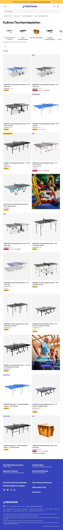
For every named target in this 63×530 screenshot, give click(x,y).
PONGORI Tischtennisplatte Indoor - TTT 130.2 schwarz (44, 164)
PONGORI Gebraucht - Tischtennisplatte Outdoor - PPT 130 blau (16, 405)
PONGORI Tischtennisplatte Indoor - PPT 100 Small (44, 446)
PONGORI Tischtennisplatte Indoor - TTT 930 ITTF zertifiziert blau (44, 405)
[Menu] (5, 6)
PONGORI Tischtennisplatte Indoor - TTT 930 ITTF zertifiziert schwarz (44, 324)
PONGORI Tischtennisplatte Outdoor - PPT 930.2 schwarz (17, 124)
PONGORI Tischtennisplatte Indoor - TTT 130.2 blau (16, 283)
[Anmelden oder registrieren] (54, 6)
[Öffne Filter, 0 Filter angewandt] (5, 47)
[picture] (17, 68)
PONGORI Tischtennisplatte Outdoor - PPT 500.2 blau (17, 85)
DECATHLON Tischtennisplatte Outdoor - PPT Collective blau (16, 205)
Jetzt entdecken (46, 204)
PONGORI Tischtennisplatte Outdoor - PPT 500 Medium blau (45, 283)
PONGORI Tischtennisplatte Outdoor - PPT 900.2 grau (17, 244)
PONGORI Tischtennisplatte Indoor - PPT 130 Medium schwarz (16, 324)
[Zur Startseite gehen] (29, 6)
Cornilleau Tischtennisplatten (49, 38)
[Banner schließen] (58, 2)
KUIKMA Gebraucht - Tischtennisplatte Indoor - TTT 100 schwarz (16, 446)
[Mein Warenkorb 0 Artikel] (58, 6)
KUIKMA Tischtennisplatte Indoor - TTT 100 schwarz (17, 164)
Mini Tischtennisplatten (36, 37)
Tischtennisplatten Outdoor (9, 38)
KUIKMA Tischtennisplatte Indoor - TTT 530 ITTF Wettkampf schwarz (17, 366)
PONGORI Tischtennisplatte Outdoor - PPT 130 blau (45, 124)
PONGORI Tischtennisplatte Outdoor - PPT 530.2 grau (45, 85)
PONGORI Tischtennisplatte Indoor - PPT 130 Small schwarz (44, 244)
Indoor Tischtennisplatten (23, 38)
